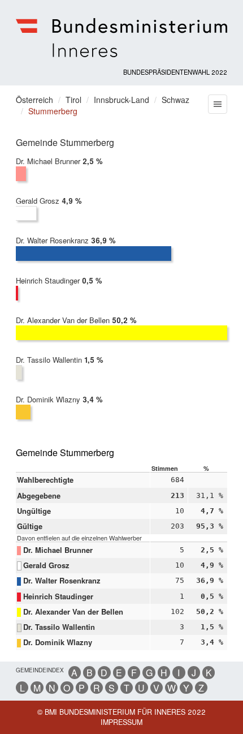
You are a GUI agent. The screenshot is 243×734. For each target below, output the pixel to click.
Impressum (121, 722)
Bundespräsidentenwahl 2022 (175, 71)
